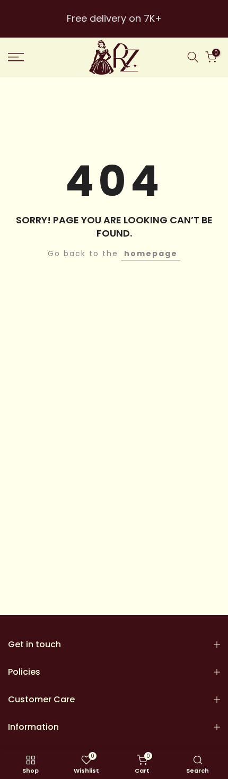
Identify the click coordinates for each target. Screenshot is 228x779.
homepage (151, 253)
